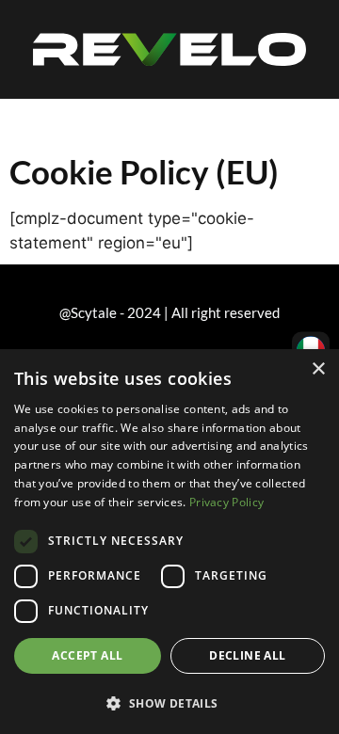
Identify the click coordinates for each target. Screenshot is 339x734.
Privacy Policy (226, 502)
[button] (169, 703)
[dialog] (169, 541)
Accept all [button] (87, 655)
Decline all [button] (247, 655)
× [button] (318, 369)
